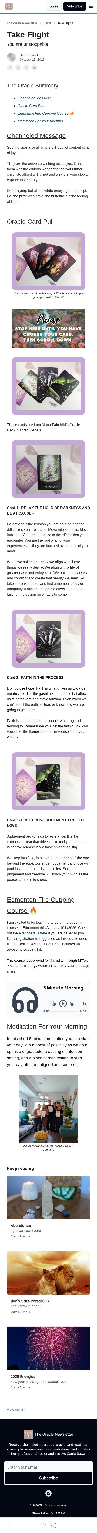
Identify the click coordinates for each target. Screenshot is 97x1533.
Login (54, 6)
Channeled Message (34, 98)
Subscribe (74, 6)
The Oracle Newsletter (22, 23)
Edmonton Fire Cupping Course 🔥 (46, 113)
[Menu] (90, 5)
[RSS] (48, 1493)
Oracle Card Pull (31, 106)
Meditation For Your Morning (40, 121)
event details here (33, 933)
